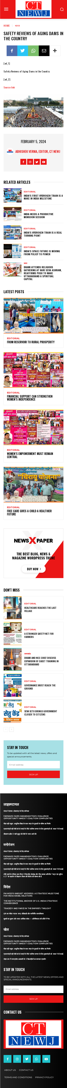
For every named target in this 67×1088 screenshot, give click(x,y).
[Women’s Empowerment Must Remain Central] (33, 427)
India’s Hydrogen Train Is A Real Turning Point (43, 234)
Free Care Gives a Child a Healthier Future (29, 512)
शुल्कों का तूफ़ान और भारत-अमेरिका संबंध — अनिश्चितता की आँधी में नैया (27, 919)
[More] (55, 50)
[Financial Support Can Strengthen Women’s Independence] (33, 370)
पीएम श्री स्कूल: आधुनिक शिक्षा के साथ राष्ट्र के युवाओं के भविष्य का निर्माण (27, 823)
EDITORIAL (30, 192)
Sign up (33, 774)
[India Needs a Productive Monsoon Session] (13, 214)
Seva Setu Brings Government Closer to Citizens (40, 712)
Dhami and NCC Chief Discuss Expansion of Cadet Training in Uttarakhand (41, 661)
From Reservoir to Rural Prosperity (30, 342)
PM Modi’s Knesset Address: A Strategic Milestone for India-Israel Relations (31, 894)
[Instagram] (30, 162)
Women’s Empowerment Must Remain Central (30, 455)
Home (7, 25)
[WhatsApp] (33, 50)
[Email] (44, 50)
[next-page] (11, 729)
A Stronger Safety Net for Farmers (39, 635)
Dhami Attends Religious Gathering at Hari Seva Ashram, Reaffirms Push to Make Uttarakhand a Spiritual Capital (43, 273)
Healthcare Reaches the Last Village (40, 609)
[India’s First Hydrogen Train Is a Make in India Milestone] (13, 195)
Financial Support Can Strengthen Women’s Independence (30, 398)
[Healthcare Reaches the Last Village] (13, 607)
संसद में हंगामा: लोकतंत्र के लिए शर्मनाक (16, 811)
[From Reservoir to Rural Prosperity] (33, 315)
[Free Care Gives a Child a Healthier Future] (33, 484)
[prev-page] (6, 729)
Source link (9, 87)
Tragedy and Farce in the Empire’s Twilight (27, 908)
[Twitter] (22, 50)
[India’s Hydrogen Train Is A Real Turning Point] (13, 232)
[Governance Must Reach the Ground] (13, 685)
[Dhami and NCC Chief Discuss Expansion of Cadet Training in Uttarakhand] (13, 659)
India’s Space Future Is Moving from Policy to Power (42, 252)
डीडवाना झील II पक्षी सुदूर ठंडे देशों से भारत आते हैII (20, 834)
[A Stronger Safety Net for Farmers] (13, 633)
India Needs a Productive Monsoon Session (38, 215)
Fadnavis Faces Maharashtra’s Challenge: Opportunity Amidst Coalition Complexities (28, 817)
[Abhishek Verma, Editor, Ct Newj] (10, 151)
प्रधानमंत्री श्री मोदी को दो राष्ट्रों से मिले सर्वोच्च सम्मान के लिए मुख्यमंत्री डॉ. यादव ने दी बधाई (33, 829)
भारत (17, 25)
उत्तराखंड (27, 654)
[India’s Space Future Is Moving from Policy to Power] (13, 251)
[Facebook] (12, 50)
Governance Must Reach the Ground (40, 686)
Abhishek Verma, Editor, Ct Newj (37, 151)
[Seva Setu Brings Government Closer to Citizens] (13, 711)
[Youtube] (44, 162)
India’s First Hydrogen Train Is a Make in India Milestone (43, 197)
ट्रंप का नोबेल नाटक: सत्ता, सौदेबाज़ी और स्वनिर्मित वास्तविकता (24, 913)
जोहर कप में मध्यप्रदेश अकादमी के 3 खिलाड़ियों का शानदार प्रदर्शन (25, 959)
